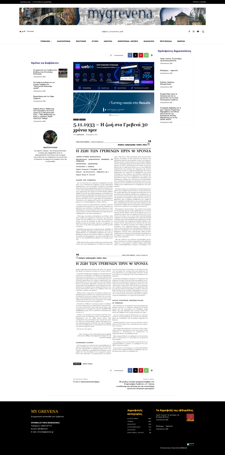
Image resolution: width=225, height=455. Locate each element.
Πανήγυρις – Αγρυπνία (169, 70)
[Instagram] (193, 31)
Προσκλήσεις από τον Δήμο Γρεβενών (43, 97)
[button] (203, 31)
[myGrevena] (50, 137)
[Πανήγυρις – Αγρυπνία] (188, 73)
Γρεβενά (82, 119)
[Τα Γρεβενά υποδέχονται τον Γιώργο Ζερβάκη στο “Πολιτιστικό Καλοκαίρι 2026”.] (62, 85)
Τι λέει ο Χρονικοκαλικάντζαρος (86, 382)
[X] (135, 55)
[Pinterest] (141, 55)
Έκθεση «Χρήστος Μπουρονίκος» (167, 83)
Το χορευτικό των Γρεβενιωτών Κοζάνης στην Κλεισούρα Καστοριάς (45, 72)
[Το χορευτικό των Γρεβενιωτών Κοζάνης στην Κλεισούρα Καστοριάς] (62, 73)
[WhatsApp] (146, 55)
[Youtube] (198, 31)
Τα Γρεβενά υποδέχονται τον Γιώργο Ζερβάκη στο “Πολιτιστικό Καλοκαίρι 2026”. (44, 85)
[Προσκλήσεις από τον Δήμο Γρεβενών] (62, 99)
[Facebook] (189, 31)
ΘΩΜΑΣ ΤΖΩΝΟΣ (87, 364)
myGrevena (50, 147)
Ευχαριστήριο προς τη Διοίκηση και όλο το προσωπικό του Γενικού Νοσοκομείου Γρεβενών (169, 97)
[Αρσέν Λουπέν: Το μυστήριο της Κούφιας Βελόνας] (188, 61)
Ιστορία (76, 119)
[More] (151, 55)
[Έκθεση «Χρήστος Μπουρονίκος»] (188, 85)
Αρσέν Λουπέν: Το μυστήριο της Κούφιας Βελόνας (171, 60)
